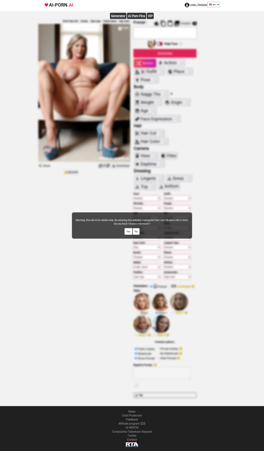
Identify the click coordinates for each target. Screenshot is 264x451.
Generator (118, 16)
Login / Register (198, 4)
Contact (132, 439)
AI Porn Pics (136, 16)
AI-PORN (61, 5)
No (136, 231)
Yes (128, 231)
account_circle (187, 5)
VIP (150, 16)
